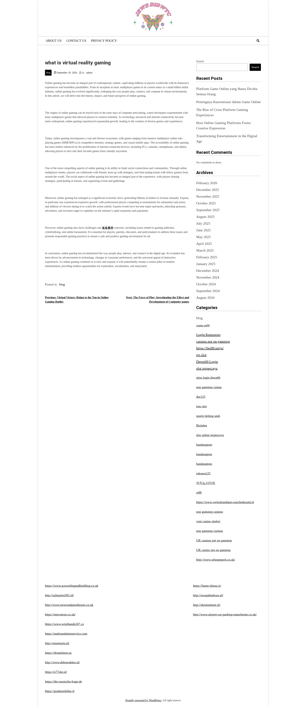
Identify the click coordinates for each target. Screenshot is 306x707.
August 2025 (205, 217)
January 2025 (205, 264)
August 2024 (205, 297)
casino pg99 (203, 325)
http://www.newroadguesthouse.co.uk (69, 605)
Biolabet (201, 425)
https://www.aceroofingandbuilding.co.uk (71, 585)
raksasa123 (203, 473)
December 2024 (207, 271)
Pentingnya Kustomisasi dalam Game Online (228, 102)
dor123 (200, 396)
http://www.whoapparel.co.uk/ (215, 559)
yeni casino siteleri (208, 521)
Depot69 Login (207, 362)
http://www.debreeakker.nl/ (62, 662)
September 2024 (208, 291)
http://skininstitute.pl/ (206, 605)
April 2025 (204, 244)
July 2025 (203, 223)
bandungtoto (204, 444)
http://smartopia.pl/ (57, 643)
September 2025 (208, 210)
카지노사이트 (205, 483)
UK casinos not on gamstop (214, 540)
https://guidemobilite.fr (60, 691)
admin (89, 72)
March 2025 (205, 250)
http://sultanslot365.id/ (59, 595)
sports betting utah (208, 416)
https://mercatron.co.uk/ (60, 614)
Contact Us (76, 40)
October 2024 (206, 284)
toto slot (201, 406)
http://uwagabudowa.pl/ (208, 595)
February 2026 (206, 183)
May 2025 (203, 237)
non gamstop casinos (209, 511)
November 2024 (207, 277)
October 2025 (206, 203)
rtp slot (201, 355)
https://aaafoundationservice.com (66, 633)
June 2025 (203, 230)
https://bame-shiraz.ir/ (207, 585)
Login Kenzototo (208, 335)
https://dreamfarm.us (58, 652)
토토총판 (107, 227)
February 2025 (206, 257)
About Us (54, 40)
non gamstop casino (209, 387)
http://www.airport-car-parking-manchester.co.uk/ (225, 614)
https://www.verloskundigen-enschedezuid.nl (225, 502)
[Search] (258, 40)
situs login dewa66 (208, 377)
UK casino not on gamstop (213, 550)
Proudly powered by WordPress (143, 700)
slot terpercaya (206, 368)
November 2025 (207, 196)
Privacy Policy (104, 40)
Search (200, 61)
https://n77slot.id (56, 672)
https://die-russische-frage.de (63, 681)
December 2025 (207, 190)
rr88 (199, 492)
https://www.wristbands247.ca (64, 624)
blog (48, 72)
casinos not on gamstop (213, 341)
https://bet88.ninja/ (210, 348)
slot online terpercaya (210, 435)
